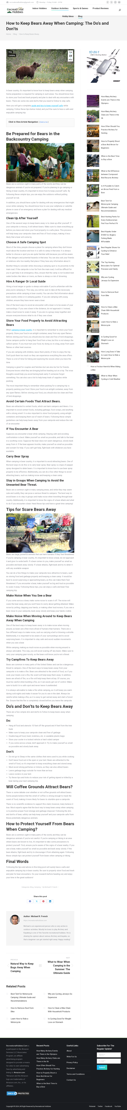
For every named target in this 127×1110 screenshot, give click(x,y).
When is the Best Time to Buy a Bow (110, 158)
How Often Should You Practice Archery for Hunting (110, 129)
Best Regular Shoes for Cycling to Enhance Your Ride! (110, 250)
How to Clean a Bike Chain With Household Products (59, 1010)
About (69, 1051)
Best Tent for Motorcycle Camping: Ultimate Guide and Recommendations (23, 997)
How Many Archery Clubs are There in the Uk (110, 114)
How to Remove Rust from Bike (22, 1010)
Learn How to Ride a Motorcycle (19, 1020)
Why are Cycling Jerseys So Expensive (60, 996)
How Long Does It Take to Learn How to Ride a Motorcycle (110, 355)
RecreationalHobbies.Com (16, 1046)
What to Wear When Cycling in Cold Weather (110, 377)
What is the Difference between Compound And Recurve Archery (110, 174)
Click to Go (44, 122)
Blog (10, 52)
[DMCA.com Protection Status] (18, 1095)
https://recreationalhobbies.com (35, 920)
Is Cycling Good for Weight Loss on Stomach (59, 1020)
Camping (12, 55)
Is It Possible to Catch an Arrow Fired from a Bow (110, 189)
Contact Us (71, 1080)
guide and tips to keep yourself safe (47, 105)
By (50, 887)
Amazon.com (19, 1072)
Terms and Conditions (76, 1074)
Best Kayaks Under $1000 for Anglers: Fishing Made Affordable (108, 236)
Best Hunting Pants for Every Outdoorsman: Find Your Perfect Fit (110, 220)
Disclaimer (71, 1068)
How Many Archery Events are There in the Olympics (110, 99)
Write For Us (72, 1057)
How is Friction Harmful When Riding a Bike (105, 368)
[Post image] (7, 994)
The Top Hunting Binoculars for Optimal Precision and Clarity (110, 265)
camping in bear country (22, 330)
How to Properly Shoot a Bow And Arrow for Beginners (110, 144)
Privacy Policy (72, 1062)
